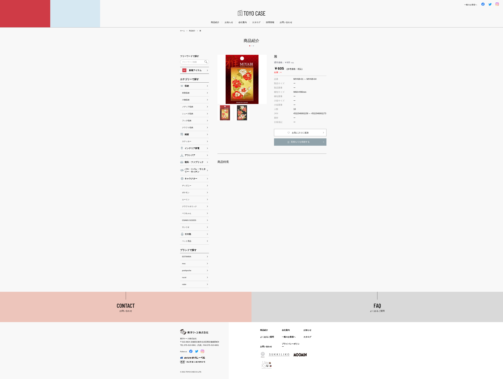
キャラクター (191, 178)
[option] (242, 79)
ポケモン (185, 192)
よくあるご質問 (267, 337)
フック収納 (186, 121)
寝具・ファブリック (194, 162)
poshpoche (186, 270)
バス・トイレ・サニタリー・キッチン (195, 170)
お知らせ (229, 22)
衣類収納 (185, 93)
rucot (184, 277)
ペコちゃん (186, 213)
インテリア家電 (192, 148)
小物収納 (185, 100)
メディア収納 (187, 107)
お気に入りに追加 (300, 133)
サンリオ (185, 227)
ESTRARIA (186, 257)
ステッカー (186, 141)
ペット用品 (186, 241)
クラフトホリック (189, 206)
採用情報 (270, 22)
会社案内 (242, 22)
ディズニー (186, 186)
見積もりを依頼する (300, 142)
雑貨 (187, 134)
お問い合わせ (286, 22)
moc (184, 263)
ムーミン (185, 199)
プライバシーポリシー (291, 345)
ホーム (182, 31)
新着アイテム (195, 70)
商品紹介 (215, 22)
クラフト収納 (187, 127)
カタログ (256, 22)
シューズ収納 (187, 114)
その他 (188, 234)
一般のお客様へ (289, 337)
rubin (184, 284)
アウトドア (190, 155)
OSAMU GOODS (189, 220)
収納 (187, 86)
